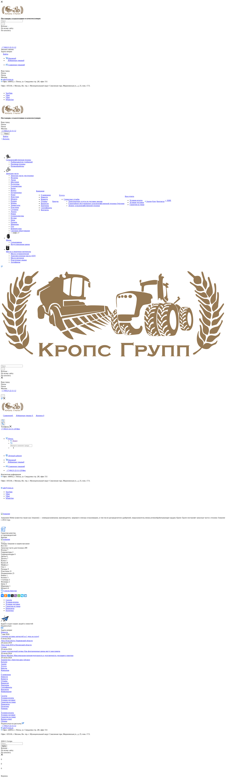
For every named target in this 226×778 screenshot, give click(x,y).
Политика (5, 706)
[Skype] (22, 595)
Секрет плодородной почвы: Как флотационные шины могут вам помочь (30, 651)
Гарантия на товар (8, 702)
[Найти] (3, 23)
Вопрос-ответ (6, 719)
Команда (4, 679)
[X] (12, 595)
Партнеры (5, 685)
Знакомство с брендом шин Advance (15, 660)
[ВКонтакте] (2, 595)
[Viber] (15, 595)
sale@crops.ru (8, 79)
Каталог (4, 662)
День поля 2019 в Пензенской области (16, 645)
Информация (6, 692)
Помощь (4, 708)
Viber (8, 95)
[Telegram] (25, 595)
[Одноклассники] (5, 595)
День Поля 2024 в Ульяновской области (17, 641)
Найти (4, 746)
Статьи (4, 647)
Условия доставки (8, 700)
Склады (4, 696)
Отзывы (4, 681)
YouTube (9, 93)
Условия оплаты (7, 698)
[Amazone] (5, 514)
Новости (4, 632)
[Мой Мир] (9, 595)
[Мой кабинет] (2, 393)
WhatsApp (10, 100)
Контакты (5, 689)
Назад (15, 441)
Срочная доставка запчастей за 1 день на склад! (20, 636)
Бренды (4, 668)
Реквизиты (5, 704)
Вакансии (5, 683)
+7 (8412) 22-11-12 (9, 47)
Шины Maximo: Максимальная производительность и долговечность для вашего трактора (37, 655)
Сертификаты (6, 687)
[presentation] (2, 542)
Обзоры (4, 721)
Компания (5, 670)
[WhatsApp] (18, 595)
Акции (3, 664)
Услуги (4, 666)
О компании (6, 675)
